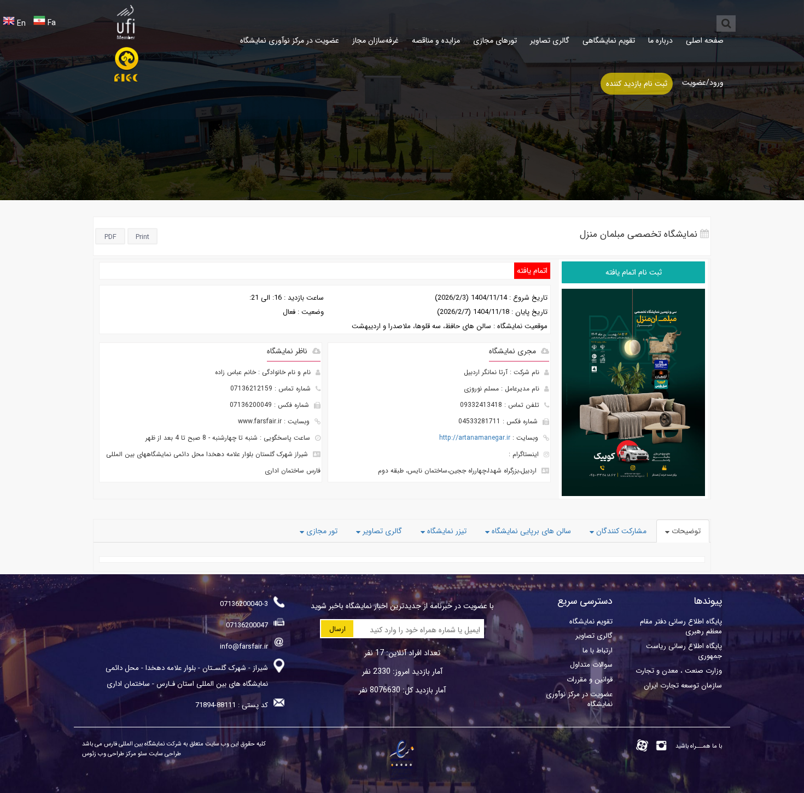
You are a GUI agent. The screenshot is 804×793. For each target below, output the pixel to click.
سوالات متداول (591, 664)
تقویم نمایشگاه (591, 621)
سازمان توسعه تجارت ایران (683, 685)
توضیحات (685, 531)
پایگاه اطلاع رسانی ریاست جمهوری (684, 651)
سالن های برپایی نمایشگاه (530, 531)
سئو (141, 754)
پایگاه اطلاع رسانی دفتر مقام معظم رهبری (681, 626)
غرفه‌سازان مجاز (375, 40)
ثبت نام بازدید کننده (636, 84)
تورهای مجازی (495, 40)
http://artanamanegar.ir (474, 438)
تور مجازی (320, 531)
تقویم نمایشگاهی (608, 40)
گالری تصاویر (549, 40)
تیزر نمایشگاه (446, 531)
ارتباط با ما (597, 650)
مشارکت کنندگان (620, 531)
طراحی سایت (164, 754)
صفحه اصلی (705, 40)
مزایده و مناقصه (436, 40)
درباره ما (660, 40)
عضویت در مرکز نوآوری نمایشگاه (289, 40)
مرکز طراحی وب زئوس (109, 754)
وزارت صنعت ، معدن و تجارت (679, 671)
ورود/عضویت (703, 83)
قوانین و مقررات (590, 679)
